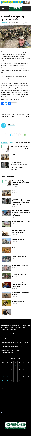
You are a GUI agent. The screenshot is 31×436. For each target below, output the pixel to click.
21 (7, 376)
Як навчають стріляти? (19, 301)
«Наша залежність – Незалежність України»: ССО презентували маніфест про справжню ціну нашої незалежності (19, 166)
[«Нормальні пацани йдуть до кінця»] (6, 276)
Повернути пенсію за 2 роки (21, 222)
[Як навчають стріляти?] (6, 303)
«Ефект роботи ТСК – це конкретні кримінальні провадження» (19, 284)
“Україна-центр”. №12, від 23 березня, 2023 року (7, 116)
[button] (28, 8)
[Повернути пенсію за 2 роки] (6, 224)
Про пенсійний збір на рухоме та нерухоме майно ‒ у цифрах (20, 147)
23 (15, 376)
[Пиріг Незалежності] (6, 250)
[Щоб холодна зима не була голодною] (6, 295)
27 (3, 380)
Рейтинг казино (6, 389)
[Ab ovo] (5, 157)
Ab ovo (13, 154)
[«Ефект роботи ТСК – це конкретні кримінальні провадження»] (6, 285)
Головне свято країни (19, 256)
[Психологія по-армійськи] (6, 268)
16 (15, 373)
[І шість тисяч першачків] (6, 312)
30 (15, 380)
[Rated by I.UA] (8, 413)
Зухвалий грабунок (18, 239)
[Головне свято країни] (6, 259)
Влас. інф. (4, 22)
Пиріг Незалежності (18, 248)
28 (7, 380)
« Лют (2, 383)
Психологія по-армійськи (20, 265)
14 (7, 373)
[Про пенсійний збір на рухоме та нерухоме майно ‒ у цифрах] (5, 148)
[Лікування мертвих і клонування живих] (6, 233)
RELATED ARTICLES (7, 142)
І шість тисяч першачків (19, 310)
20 (3, 376)
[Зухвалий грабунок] (6, 241)
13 (3, 373)
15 (11, 373)
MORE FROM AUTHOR (23, 142)
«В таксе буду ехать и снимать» (23, 115)
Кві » (6, 383)
